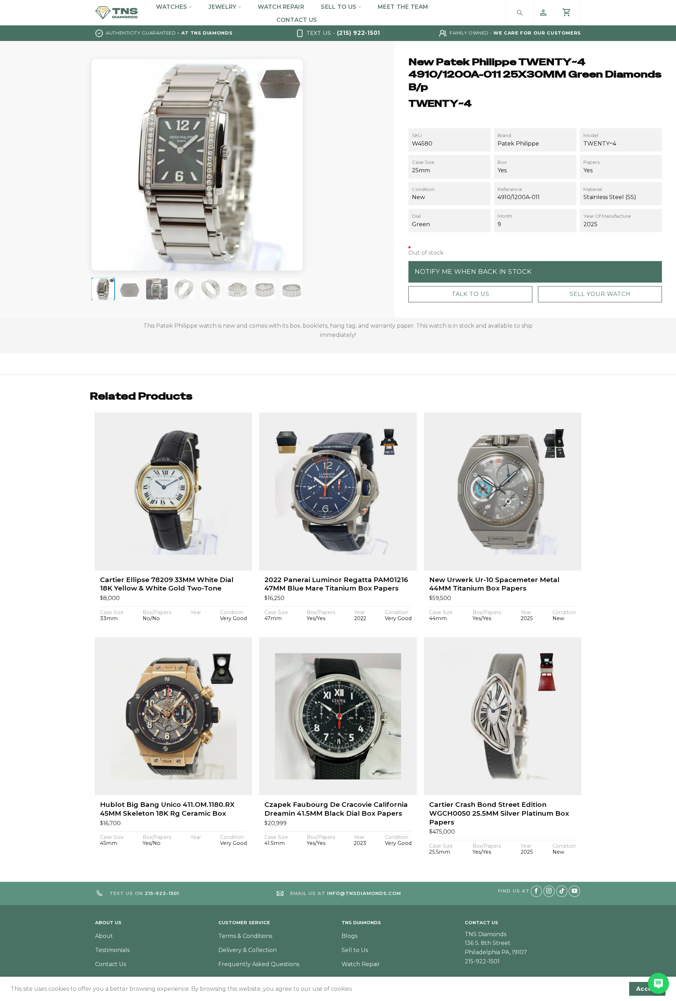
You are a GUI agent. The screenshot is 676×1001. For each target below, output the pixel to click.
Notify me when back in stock (473, 271)
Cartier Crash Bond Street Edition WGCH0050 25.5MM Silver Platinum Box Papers (499, 813)
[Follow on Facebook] (536, 891)
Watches (171, 7)
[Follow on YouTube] (574, 891)
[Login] (543, 12)
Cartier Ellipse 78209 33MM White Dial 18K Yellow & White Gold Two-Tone (166, 584)
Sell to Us (338, 7)
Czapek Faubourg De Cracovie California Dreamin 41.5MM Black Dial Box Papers (336, 809)
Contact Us (296, 20)
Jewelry (222, 7)
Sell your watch (600, 294)
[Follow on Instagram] (549, 891)
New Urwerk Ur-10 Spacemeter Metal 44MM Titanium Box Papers (494, 584)
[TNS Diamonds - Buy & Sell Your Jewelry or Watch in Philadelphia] (116, 12)
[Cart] (567, 12)
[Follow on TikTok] (562, 891)
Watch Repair (281, 7)
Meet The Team (403, 7)
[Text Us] (658, 983)
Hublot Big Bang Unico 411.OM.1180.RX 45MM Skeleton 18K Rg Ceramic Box (167, 809)
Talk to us (470, 294)
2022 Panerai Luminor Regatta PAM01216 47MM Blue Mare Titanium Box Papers (336, 584)
